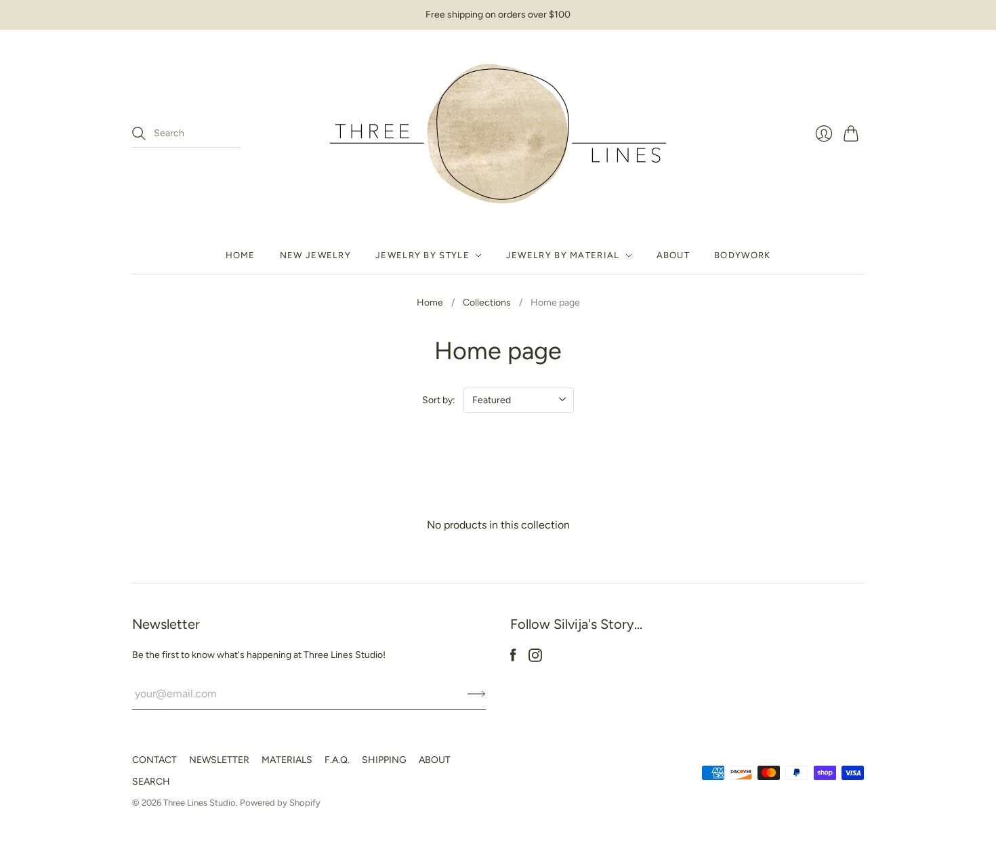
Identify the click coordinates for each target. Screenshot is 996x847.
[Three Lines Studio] (498, 133)
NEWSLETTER (219, 760)
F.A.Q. (337, 760)
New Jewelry (315, 255)
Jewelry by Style (422, 255)
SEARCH (151, 781)
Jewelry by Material (563, 255)
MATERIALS (287, 760)
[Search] (139, 133)
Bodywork (742, 255)
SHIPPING (384, 760)
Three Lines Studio (199, 803)
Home (240, 255)
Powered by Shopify (280, 803)
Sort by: (438, 400)
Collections (487, 302)
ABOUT (435, 760)
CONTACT (154, 760)
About (673, 255)
